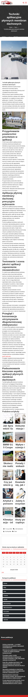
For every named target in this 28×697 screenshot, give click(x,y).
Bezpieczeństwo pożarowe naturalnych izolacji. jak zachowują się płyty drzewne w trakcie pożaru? (14, 676)
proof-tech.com (6, 356)
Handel (5, 599)
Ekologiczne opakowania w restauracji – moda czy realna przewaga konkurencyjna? (14, 651)
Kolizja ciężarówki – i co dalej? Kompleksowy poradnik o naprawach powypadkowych (13, 646)
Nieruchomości (8, 607)
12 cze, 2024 (8, 529)
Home (10, 27)
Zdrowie (6, 619)
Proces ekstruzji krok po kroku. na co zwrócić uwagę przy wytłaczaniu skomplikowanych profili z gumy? (13, 682)
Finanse (6, 595)
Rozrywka (6, 611)
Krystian (9, 531)
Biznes (5, 583)
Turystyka (6, 615)
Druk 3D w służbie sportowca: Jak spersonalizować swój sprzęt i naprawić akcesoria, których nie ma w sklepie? (14, 665)
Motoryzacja (7, 603)
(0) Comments (19, 529)
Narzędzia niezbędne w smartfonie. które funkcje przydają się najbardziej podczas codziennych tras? (13, 671)
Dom (15, 27)
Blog (5, 587)
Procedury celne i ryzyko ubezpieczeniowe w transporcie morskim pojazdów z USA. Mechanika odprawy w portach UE (14, 658)
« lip (3, 572)
